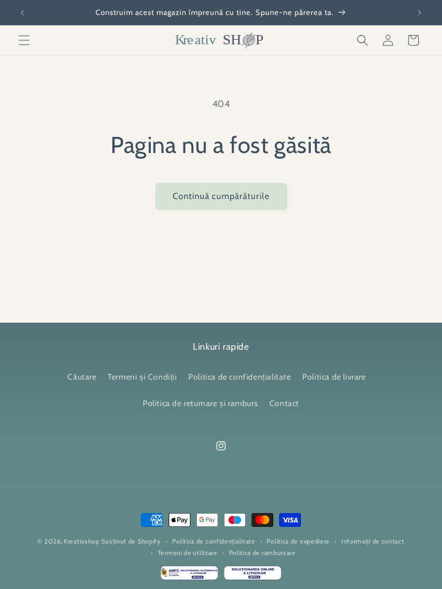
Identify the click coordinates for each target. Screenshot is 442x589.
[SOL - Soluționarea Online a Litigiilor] (252, 576)
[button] (24, 40)
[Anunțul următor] (419, 12)
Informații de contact (373, 541)
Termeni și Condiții (142, 377)
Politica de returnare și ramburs (200, 403)
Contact (284, 403)
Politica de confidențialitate (239, 377)
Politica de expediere (298, 541)
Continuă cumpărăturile (221, 196)
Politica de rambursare (262, 553)
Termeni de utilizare (188, 553)
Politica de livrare (333, 377)
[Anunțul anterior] (22, 12)
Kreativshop (82, 541)
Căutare (81, 377)
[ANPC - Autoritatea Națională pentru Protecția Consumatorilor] (189, 576)
